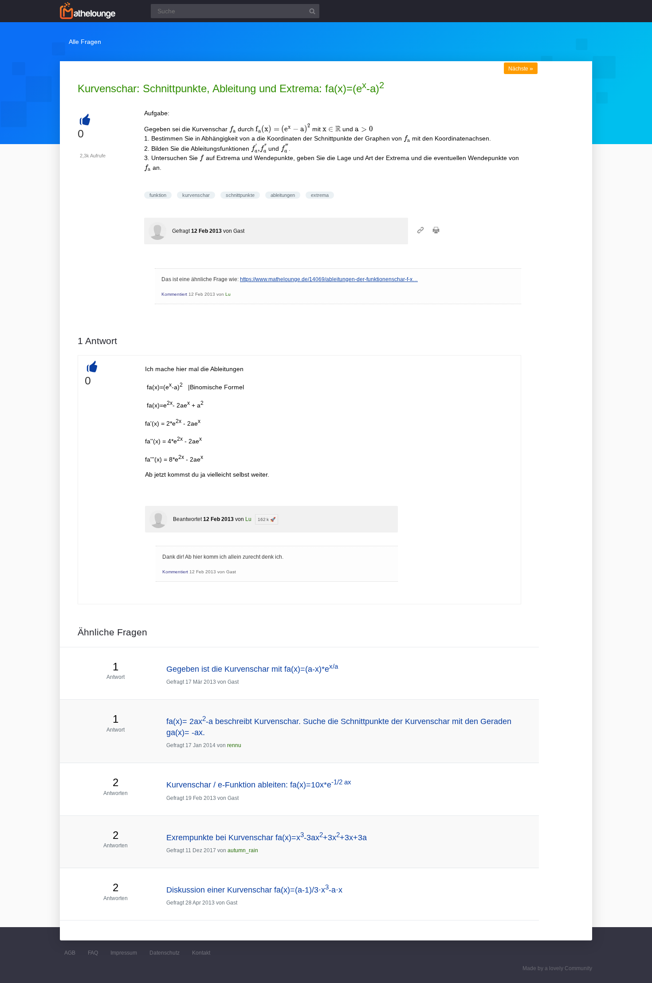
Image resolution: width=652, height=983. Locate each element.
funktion (157, 195)
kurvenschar (196, 195)
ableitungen (283, 195)
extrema (320, 195)
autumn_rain (243, 850)
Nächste (520, 69)
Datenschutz (164, 953)
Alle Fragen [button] (85, 41)
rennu (234, 745)
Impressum (123, 953)
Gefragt (181, 231)
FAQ (93, 953)
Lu (228, 294)
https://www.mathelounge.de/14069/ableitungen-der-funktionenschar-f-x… (329, 279)
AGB (69, 953)
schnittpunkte (240, 195)
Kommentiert (174, 294)
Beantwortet (187, 519)
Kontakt (201, 953)
